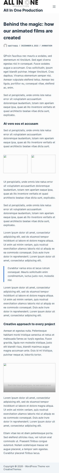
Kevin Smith (39, 388)
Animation (47, 46)
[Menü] (54, 6)
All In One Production (23, 10)
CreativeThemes (12, 469)
